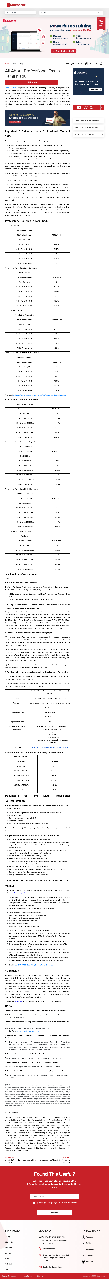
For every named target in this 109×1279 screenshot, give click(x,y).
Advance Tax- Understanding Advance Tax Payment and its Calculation (39, 395)
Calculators (9, 1264)
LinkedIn (89, 1255)
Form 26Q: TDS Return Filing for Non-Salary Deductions (34, 965)
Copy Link (76, 63)
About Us (9, 1242)
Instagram (89, 1249)
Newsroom (9, 1247)
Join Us (8, 1253)
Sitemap (40, 1276)
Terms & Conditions (9, 1276)
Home (7, 1237)
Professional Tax (11, 88)
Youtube (89, 1261)
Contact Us (9, 1269)
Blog (7, 1258)
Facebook (89, 1237)
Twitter (88, 1243)
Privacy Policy (27, 1276)
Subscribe (54, 1213)
